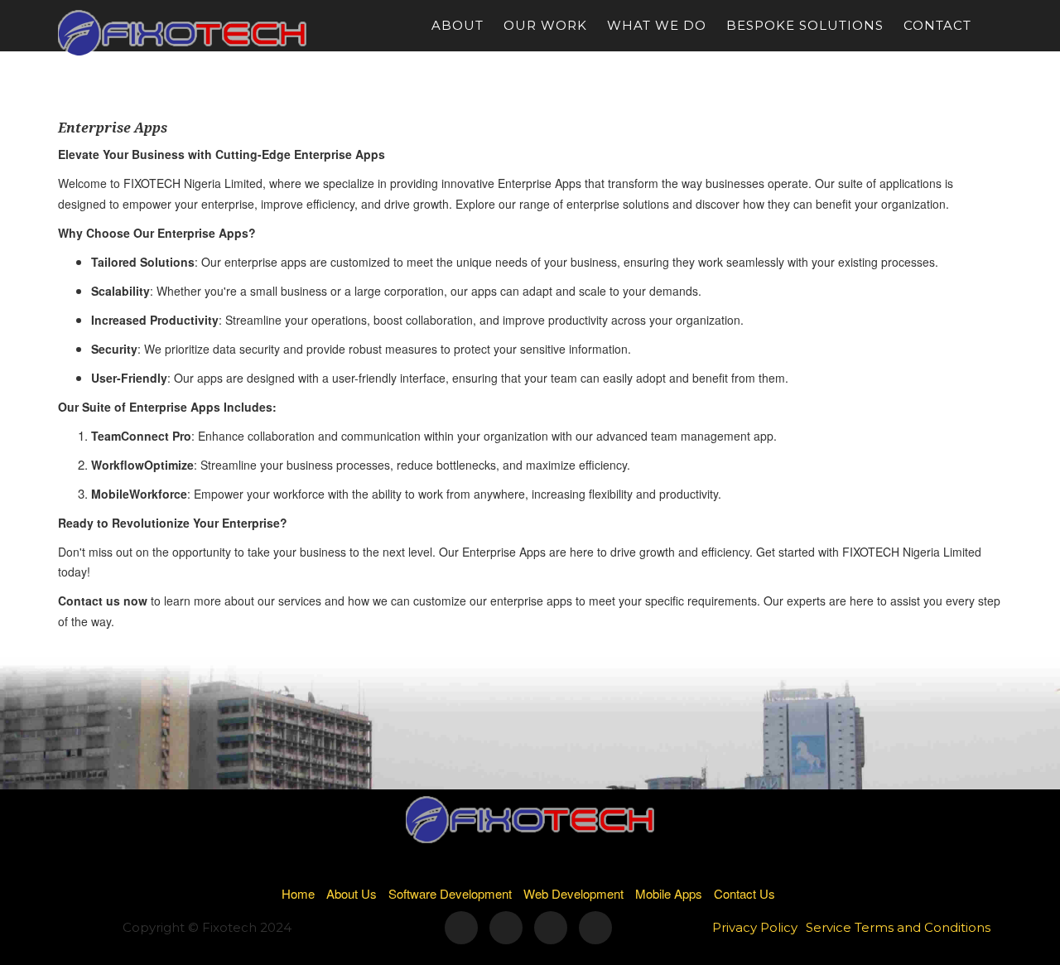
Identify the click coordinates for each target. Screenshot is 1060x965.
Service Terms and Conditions (898, 927)
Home (298, 893)
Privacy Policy (754, 927)
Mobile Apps (668, 893)
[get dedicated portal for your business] (997, 25)
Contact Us (744, 893)
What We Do (656, 25)
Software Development (450, 893)
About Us (351, 893)
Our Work (545, 25)
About (457, 25)
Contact (937, 25)
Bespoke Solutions (805, 25)
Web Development (573, 893)
